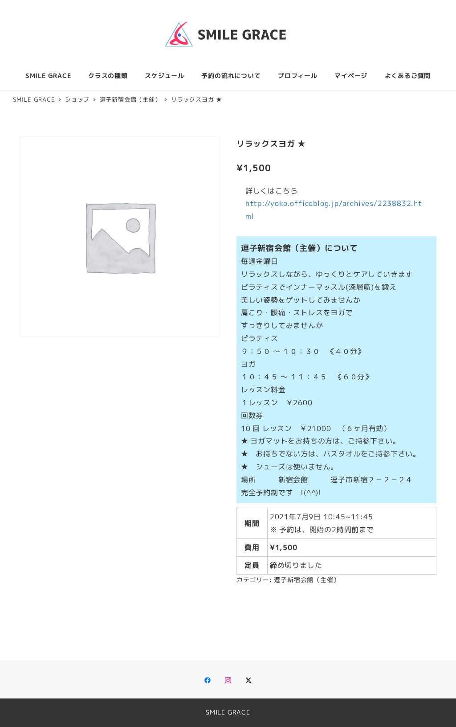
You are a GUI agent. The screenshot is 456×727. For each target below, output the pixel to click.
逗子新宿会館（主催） (307, 579)
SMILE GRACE (228, 712)
